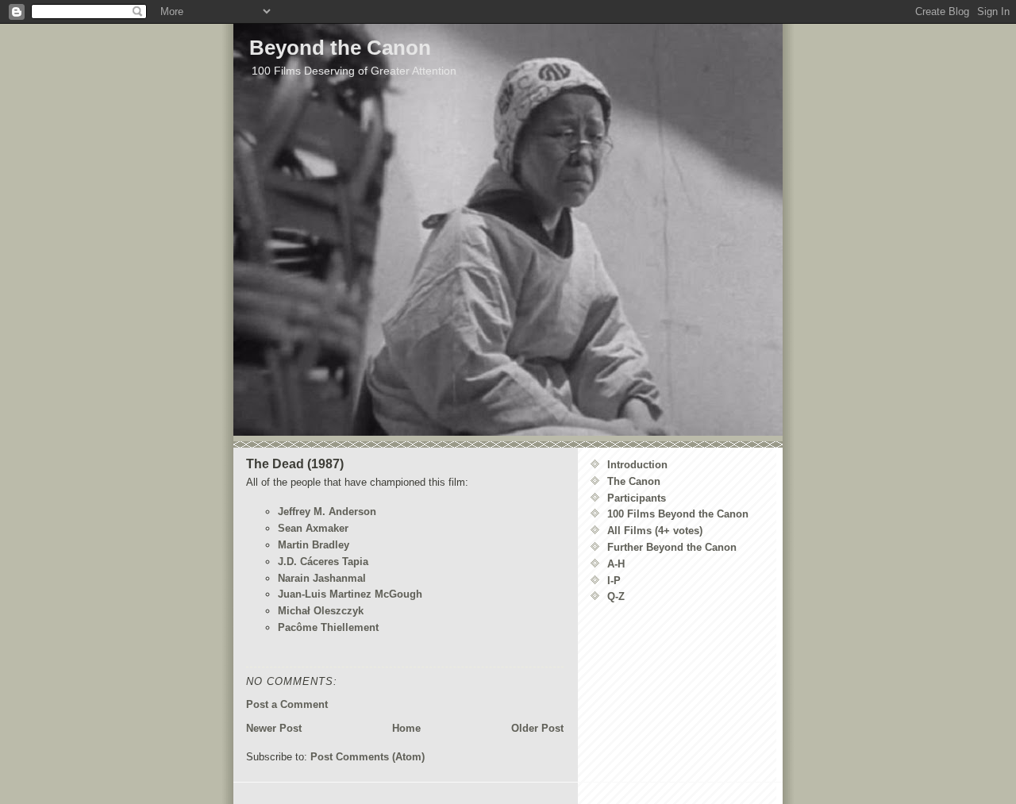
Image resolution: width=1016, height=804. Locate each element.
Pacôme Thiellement (328, 627)
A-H (616, 564)
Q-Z (616, 596)
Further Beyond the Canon (672, 547)
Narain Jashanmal (322, 578)
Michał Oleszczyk (321, 611)
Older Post (537, 728)
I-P (614, 581)
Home (406, 728)
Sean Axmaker (313, 528)
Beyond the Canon (340, 48)
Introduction (637, 465)
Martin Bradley (313, 545)
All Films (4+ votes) (654, 531)
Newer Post (274, 728)
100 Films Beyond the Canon (678, 514)
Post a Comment (287, 704)
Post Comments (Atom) (367, 757)
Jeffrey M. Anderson (327, 511)
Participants (636, 498)
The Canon (633, 481)
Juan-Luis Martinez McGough (350, 594)
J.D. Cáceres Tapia (323, 561)
